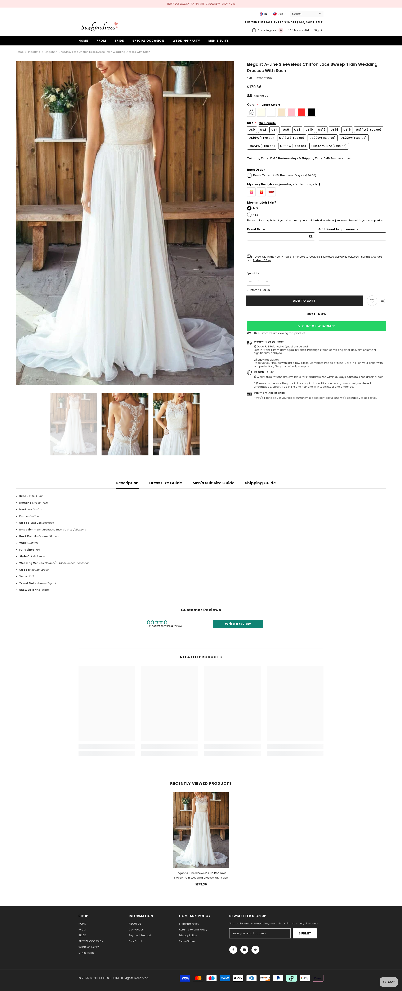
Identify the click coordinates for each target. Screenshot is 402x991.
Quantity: (253, 273)
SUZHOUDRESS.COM (104, 978)
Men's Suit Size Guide (214, 482)
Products (34, 52)
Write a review (238, 623)
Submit (305, 933)
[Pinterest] (255, 950)
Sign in (318, 30)
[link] (372, 300)
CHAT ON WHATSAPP (318, 326)
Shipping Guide (260, 482)
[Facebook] (233, 950)
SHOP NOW (228, 3)
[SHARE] (381, 301)
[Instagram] (244, 950)
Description (127, 482)
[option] (125, 223)
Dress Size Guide (165, 482)
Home (19, 52)
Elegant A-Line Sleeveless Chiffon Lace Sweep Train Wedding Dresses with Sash (201, 875)
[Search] (306, 14)
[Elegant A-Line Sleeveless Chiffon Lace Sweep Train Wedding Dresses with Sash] (201, 830)
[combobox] (303, 14)
